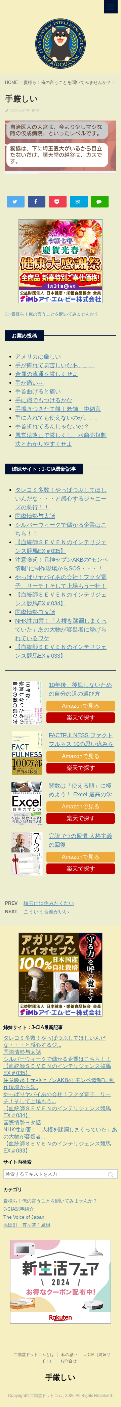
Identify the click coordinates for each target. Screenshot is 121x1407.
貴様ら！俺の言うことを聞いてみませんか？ (54, 314)
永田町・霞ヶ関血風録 (26, 1225)
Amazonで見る (80, 706)
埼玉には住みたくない (49, 903)
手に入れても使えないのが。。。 (58, 418)
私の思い (69, 1354)
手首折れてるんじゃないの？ (52, 426)
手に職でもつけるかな (43, 400)
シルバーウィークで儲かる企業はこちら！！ (57, 1059)
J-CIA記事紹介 (18, 1209)
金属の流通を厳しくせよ (46, 374)
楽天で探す (81, 717)
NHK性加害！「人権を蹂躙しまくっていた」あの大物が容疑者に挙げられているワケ (61, 630)
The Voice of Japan (23, 1217)
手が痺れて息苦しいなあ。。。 (55, 365)
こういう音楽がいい (46, 911)
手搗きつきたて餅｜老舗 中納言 (58, 409)
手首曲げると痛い (38, 391)
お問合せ (69, 1361)
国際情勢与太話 (35, 516)
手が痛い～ (29, 383)
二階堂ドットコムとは (34, 1354)
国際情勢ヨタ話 (35, 612)
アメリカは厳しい (38, 357)
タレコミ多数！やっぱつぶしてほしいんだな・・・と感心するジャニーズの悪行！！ (61, 499)
